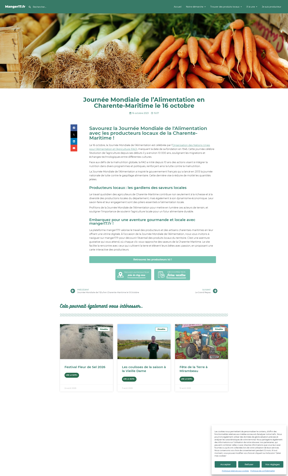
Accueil (178, 6)
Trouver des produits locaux (224, 6)
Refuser (249, 464)
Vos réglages (272, 464)
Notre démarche (194, 6)
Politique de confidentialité (262, 471)
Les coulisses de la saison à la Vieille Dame (144, 369)
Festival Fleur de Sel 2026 (84, 367)
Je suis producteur (271, 6)
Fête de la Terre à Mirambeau (194, 369)
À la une (250, 6)
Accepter (225, 464)
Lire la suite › (72, 375)
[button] (73, 127)
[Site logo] (15, 6)
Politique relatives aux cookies (235, 471)
